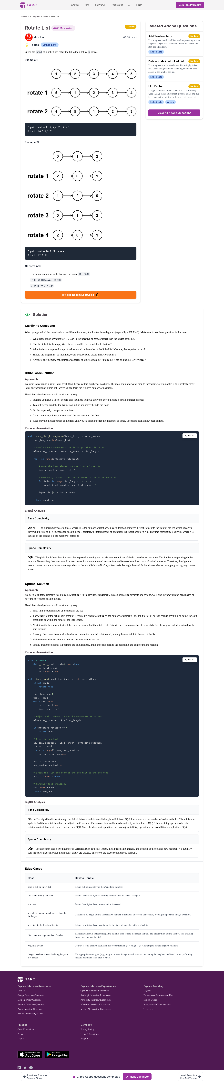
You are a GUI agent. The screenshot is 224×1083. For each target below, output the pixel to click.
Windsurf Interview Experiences (95, 1004)
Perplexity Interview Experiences (96, 1000)
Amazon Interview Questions (31, 1004)
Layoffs (147, 990)
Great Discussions (26, 1029)
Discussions (117, 4)
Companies (36, 17)
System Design (150, 1000)
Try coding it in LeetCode (78, 294)
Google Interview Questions (30, 995)
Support (84, 1038)
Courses (75, 4)
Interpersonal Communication (157, 1004)
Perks (20, 1034)
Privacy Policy (87, 1029)
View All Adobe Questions (174, 113)
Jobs (87, 4)
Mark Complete (139, 1076)
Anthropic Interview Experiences (96, 995)
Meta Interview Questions (29, 1000)
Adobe (45, 17)
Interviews (99, 4)
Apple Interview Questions (30, 1009)
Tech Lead (148, 1009)
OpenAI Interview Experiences (95, 990)
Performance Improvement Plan (158, 995)
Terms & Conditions (90, 1034)
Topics (21, 1038)
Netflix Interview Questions (30, 1013)
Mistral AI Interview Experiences (96, 1009)
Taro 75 (21, 990)
